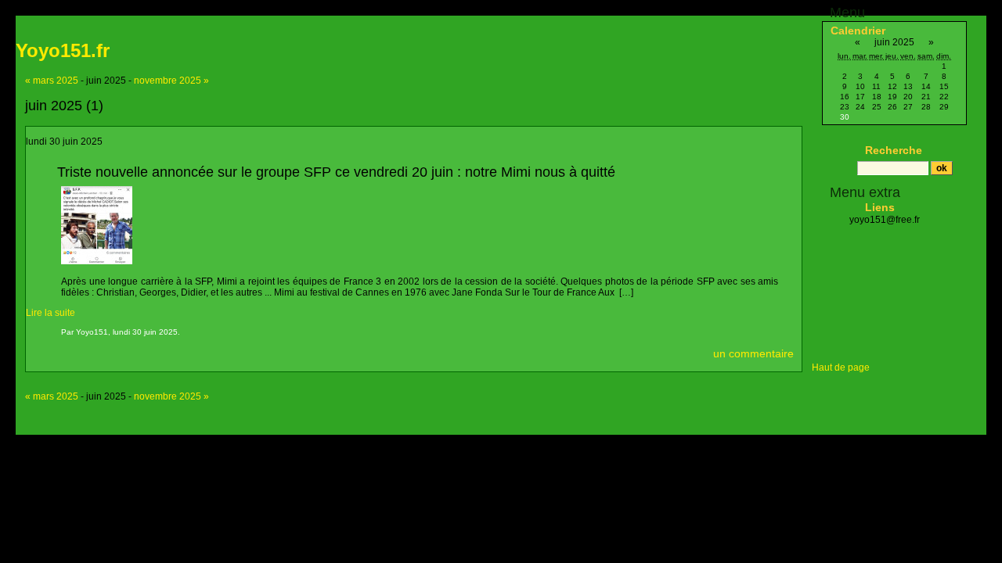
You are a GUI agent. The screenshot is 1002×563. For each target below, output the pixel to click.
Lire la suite (50, 312)
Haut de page (841, 367)
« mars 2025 (51, 80)
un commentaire (753, 353)
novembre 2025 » (171, 80)
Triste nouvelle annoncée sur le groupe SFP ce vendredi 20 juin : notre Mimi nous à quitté (336, 172)
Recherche (893, 150)
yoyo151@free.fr (884, 219)
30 (844, 117)
